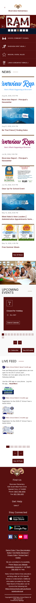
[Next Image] (33, 26)
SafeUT (16, 505)
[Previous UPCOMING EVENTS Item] (15, 342)
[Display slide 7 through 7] (21, 334)
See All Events (28, 350)
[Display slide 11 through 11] (32, 334)
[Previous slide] (15, 453)
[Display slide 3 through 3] (9, 334)
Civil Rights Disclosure (20, 553)
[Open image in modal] (8, 390)
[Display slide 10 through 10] (29, 334)
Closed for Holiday (15, 311)
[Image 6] (24, 30)
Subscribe (13, 350)
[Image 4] (18, 30)
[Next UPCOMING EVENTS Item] (20, 342)
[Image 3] (15, 30)
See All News (18, 255)
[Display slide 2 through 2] (6, 334)
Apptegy (21, 600)
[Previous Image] (3, 26)
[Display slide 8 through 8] (24, 334)
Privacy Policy (13, 555)
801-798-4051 (19, 494)
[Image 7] (27, 30)
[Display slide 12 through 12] (3, 337)
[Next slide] (20, 453)
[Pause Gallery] (18, 26)
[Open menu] (5, 8)
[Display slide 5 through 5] (15, 334)
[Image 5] (21, 30)
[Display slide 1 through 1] (3, 334)
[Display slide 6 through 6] (18, 334)
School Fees (23, 555)
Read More (13, 384)
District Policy (10, 550)
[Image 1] (9, 30)
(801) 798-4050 (19, 492)
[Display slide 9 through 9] (26, 334)
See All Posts (18, 461)
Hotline (18, 558)
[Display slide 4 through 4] (12, 334)
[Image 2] (12, 30)
